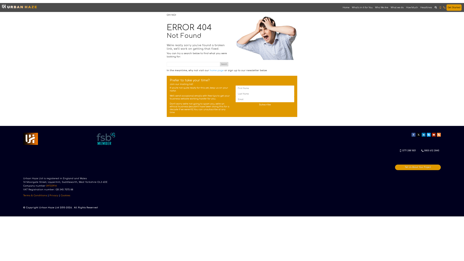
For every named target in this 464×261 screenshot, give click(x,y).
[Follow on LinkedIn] (424, 135)
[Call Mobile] (440, 7)
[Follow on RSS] (439, 135)
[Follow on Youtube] (434, 135)
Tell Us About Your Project (418, 167)
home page (217, 70)
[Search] (435, 7)
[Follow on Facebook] (413, 135)
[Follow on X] (418, 135)
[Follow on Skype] (429, 135)
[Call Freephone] (444, 7)
